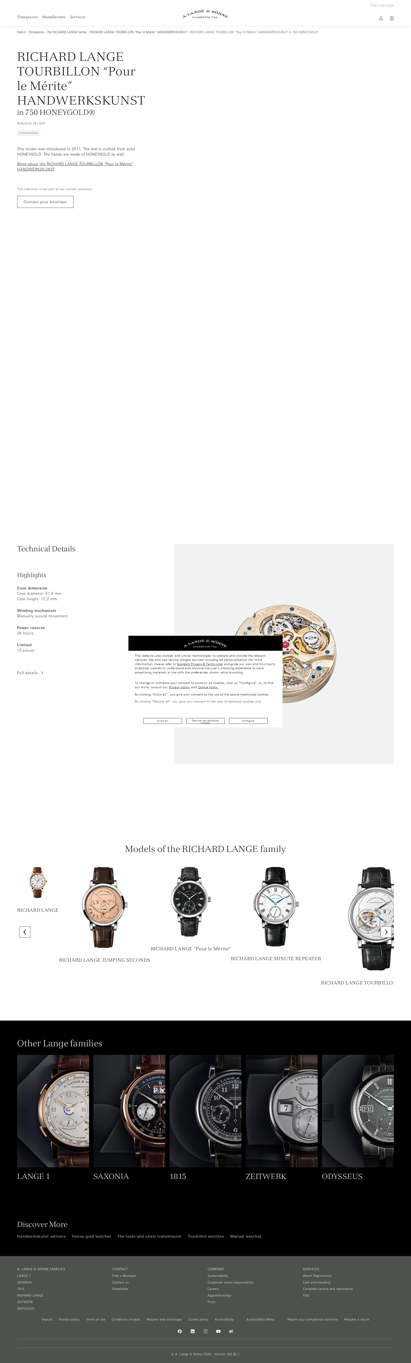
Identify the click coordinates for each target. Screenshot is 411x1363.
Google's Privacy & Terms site (199, 664)
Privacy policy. (179, 687)
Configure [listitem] (248, 721)
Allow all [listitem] (162, 721)
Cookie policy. (208, 687)
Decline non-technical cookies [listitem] (205, 721)
